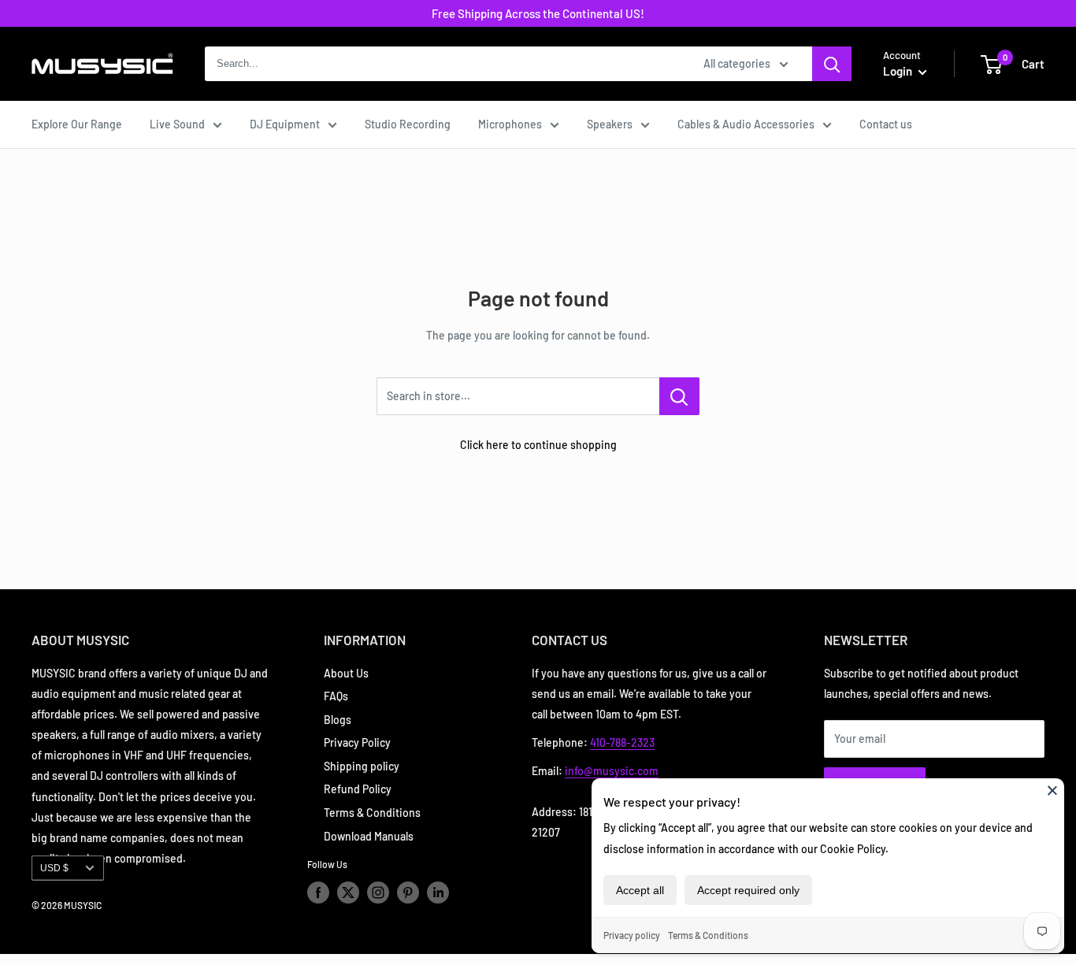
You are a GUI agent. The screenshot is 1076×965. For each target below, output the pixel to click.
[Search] (832, 63)
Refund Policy (357, 789)
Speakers (610, 124)
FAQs (336, 696)
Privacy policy (631, 935)
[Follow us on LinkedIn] (438, 892)
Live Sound (177, 124)
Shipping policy (361, 766)
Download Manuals (369, 836)
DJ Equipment (285, 124)
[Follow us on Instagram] (378, 892)
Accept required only (748, 890)
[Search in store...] (679, 396)
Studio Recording (408, 124)
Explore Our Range (77, 124)
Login (899, 71)
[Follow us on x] (348, 892)
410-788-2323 (622, 742)
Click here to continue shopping (538, 444)
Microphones (510, 124)
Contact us (885, 124)
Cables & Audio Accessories (745, 124)
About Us (346, 673)
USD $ (54, 868)
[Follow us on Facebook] (318, 892)
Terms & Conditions (708, 935)
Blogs (337, 719)
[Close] (1052, 790)
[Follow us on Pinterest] (408, 892)
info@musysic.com (612, 771)
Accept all (640, 890)
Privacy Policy (357, 742)
